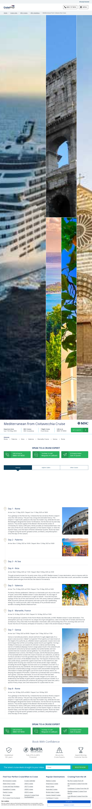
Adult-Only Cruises (9, 784)
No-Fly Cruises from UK (75, 781)
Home (5, 13)
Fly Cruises (6, 795)
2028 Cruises (28, 789)
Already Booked (84, 2)
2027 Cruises (28, 786)
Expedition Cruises (9, 789)
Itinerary (18, 467)
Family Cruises (7, 792)
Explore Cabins (46, 467)
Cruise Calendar (29, 781)
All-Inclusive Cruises (9, 781)
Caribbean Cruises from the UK (78, 788)
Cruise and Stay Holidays (11, 786)
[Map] (46, 488)
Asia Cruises (50, 786)
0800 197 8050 (61, 431)
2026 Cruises (28, 784)
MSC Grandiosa (35, 13)
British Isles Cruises (52, 792)
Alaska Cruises (51, 781)
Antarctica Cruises (52, 784)
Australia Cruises (51, 789)
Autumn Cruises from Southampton (31, 796)
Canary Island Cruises (53, 795)
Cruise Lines (13, 13)
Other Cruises (74, 467)
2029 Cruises (28, 792)
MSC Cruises (24, 13)
